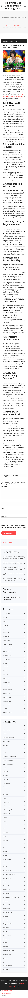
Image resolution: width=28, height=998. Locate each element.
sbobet (5, 851)
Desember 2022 (7, 712)
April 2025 (5, 674)
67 (3, 726)
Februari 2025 (7, 682)
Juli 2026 (5, 617)
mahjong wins (6, 813)
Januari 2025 (6, 686)
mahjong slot (6, 802)
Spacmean (5, 958)
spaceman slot (7, 954)
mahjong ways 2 (7, 810)
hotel (4, 768)
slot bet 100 (6, 886)
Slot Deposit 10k (7, 912)
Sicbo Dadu (6, 867)
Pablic (4, 829)
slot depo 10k (6, 905)
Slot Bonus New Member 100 (11, 897)
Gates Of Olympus (8, 764)
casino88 (5, 745)
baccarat (5, 733)
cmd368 (5, 752)
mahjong (5, 798)
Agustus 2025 (6, 659)
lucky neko (5, 794)
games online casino (8, 760)
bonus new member (8, 737)
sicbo (4, 863)
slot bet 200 (6, 889)
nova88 (5, 825)
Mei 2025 (5, 670)
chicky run (5, 749)
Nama (3, 501)
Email (3, 508)
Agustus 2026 (6, 613)
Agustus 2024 (6, 705)
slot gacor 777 (7, 920)
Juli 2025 (5, 663)
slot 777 (5, 882)
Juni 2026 (5, 621)
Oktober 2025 (7, 651)
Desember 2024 (7, 689)
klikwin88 (5, 787)
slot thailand (6, 939)
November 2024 (7, 693)
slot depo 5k (6, 908)
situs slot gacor (7, 878)
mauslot (5, 817)
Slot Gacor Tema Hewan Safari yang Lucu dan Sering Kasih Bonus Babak (13, 562)
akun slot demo (7, 730)
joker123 (5, 779)
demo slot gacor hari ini (9, 756)
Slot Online (6, 927)
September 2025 (7, 655)
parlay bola (6, 832)
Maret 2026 (6, 632)
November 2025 (7, 648)
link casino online (7, 791)
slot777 (5, 943)
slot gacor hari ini (7, 924)
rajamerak (5, 840)
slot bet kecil (6, 893)
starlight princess (7, 965)
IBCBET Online (7, 771)
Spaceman (5, 946)
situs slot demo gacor (9, 874)
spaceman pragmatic (8, 950)
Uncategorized (16, 25)
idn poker (5, 775)
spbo (4, 962)
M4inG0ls (6, 41)
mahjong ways (7, 806)
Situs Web (4, 516)
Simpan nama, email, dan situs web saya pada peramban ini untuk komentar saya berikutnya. (13, 527)
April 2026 (5, 629)
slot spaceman (7, 935)
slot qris (5, 931)
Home (8, 25)
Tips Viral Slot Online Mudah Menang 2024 (13, 5)
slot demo (5, 901)
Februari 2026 (7, 636)
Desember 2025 (7, 644)
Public (4, 836)
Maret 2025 (6, 678)
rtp (4, 848)
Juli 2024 (5, 709)
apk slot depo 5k (6, 993)
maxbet (5, 821)
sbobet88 (5, 855)
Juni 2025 (5, 667)
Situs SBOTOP (7, 870)
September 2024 (7, 701)
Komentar (4, 486)
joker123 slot (6, 783)
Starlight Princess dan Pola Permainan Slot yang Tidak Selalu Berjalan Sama (13, 557)
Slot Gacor (5, 916)
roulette (5, 844)
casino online (6, 741)
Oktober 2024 (7, 697)
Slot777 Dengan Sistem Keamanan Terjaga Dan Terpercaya (12, 579)
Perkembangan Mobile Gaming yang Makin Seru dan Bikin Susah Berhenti (12, 568)
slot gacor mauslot (8, 542)
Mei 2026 (5, 625)
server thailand (7, 859)
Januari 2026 (6, 640)
